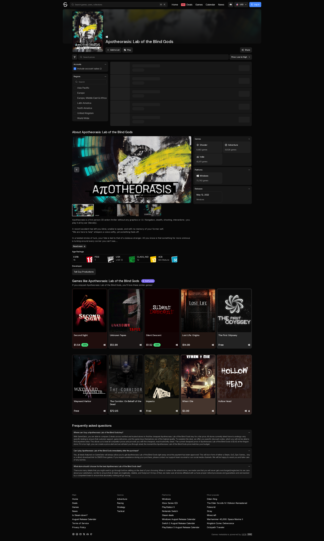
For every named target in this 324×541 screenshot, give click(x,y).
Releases (198, 189)
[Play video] (131, 169)
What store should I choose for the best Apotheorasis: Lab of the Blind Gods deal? (107, 466)
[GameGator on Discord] (230, 4)
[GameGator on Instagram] (73, 534)
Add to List (115, 50)
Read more (78, 246)
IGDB (244, 534)
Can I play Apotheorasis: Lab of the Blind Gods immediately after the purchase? (106, 451)
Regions (77, 76)
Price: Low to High (239, 57)
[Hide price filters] (74, 57)
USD (242, 4)
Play (129, 50)
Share (247, 50)
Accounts (77, 64)
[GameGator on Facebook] (77, 534)
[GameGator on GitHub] (91, 534)
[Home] (65, 4)
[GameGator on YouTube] (80, 534)
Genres (198, 139)
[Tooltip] (101, 69)
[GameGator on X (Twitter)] (84, 534)
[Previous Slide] (76, 169)
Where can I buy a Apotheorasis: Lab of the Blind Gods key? (98, 432)
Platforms (198, 170)
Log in (257, 4)
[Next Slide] (186, 169)
